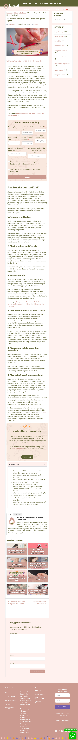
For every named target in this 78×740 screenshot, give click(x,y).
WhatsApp (40, 698)
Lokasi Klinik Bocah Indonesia (49, 4)
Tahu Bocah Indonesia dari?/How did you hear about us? (36, 150)
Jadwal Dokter (10, 696)
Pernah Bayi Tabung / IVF (39, 136)
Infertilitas (22, 13)
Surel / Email (39, 127)
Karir (6, 692)
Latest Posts (17, 514)
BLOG (16, 13)
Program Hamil (60, 75)
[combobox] (24, 143)
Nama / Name (13, 127)
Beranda (9, 13)
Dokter (38, 9)
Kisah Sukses (59, 70)
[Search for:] (62, 20)
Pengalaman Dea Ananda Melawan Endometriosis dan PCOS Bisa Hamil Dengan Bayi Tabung (26, 304)
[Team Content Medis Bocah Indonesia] (12, 525)
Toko (57, 9)
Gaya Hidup (59, 36)
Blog (48, 9)
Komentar (14, 633)
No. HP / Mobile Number (27, 139)
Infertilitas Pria (59, 46)
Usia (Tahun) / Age (13, 138)
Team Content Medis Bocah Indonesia (28, 61)
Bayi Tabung (59, 32)
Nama (12, 656)
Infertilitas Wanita (61, 50)
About (9, 514)
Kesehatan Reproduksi (62, 64)
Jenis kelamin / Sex (27, 128)
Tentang (27, 4)
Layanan (27, 9)
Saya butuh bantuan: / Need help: (16, 149)
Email (12, 663)
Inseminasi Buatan (61, 57)
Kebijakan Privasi (11, 700)
